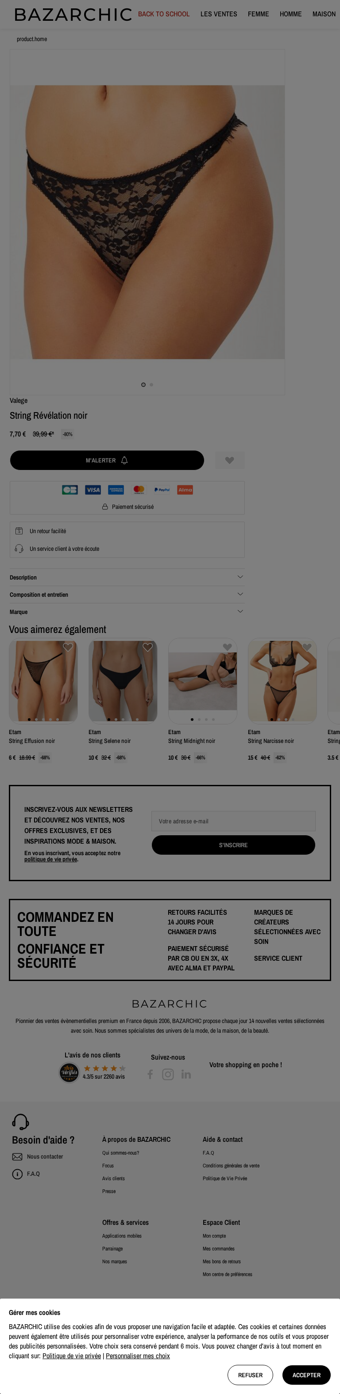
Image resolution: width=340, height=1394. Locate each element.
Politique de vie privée (71, 1355)
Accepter (307, 1375)
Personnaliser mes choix (138, 1355)
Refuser (250, 1375)
